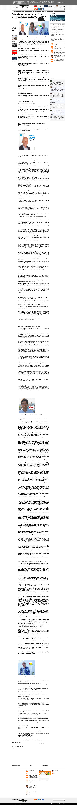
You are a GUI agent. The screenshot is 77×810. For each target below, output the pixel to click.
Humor (49, 11)
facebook (43, 9)
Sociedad (23, 11)
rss (35, 9)
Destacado (13, 29)
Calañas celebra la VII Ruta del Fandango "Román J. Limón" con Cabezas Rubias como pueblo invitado (57, 39)
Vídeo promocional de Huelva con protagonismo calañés (58, 93)
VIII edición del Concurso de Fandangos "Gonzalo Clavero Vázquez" (62, 6)
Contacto (54, 11)
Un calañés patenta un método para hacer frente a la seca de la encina (58, 87)
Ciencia (41, 11)
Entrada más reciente (41, 744)
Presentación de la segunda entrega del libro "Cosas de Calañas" (41, 6)
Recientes (52, 24)
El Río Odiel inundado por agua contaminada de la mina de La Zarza (58, 110)
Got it (63, 2)
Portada (14, 11)
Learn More (59, 2)
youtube (37, 9)
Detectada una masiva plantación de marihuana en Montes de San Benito (58, 81)
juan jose (54, 773)
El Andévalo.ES (62, 803)
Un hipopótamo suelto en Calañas (58, 116)
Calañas (18, 11)
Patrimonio (36, 11)
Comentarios (58, 24)
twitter (39, 9)
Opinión (31, 11)
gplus (41, 9)
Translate (46, 780)
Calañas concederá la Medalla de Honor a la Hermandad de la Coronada (51, 6)
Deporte (45, 11)
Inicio (31, 765)
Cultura (27, 11)
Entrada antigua (40, 743)
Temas (63, 24)
